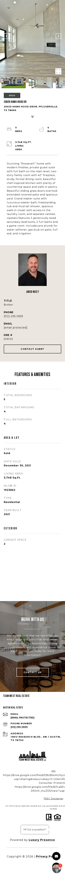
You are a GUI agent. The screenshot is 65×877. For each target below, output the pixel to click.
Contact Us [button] (33, 672)
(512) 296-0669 (13, 316)
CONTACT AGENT (32, 349)
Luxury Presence (42, 840)
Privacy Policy (47, 856)
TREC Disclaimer (53, 798)
